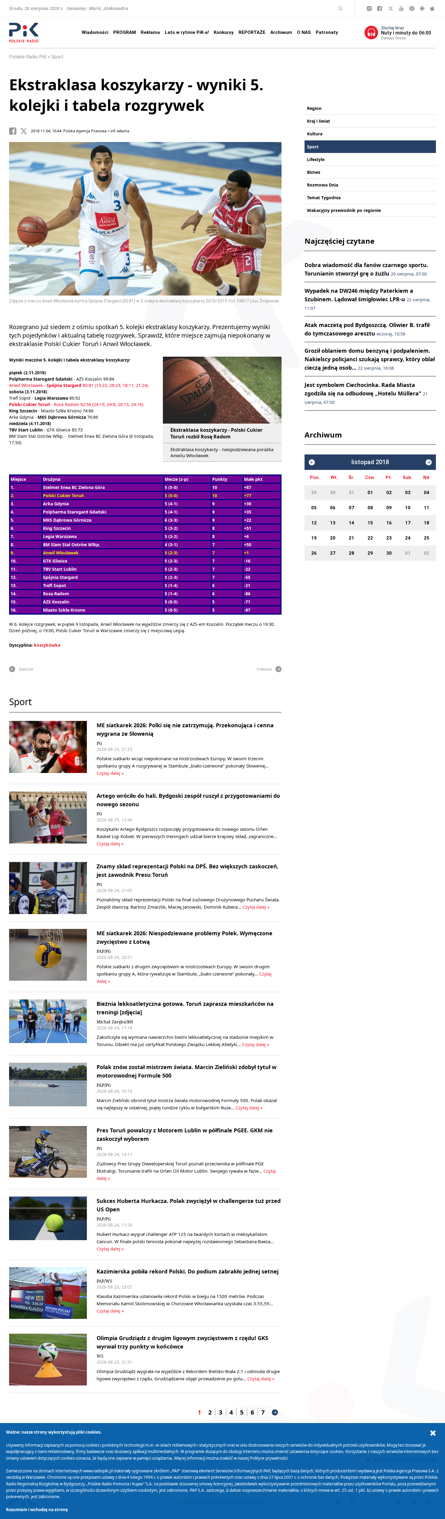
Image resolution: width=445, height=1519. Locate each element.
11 (426, 507)
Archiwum (281, 32)
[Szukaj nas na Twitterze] (391, 8)
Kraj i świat (318, 121)
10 (407, 507)
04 (426, 492)
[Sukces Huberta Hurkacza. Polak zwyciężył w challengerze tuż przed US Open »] (48, 1224)
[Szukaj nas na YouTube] (401, 8)
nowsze (264, 669)
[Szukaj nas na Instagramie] (369, 8)
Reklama (150, 32)
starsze (26, 669)
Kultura (314, 134)
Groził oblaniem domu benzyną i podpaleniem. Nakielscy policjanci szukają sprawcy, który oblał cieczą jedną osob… (370, 359)
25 (426, 538)
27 (332, 553)
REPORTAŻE (252, 32)
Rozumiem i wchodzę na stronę (37, 1509)
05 (314, 507)
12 (314, 523)
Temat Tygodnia (324, 197)
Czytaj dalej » (110, 773)
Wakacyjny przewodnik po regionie (344, 210)
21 (351, 538)
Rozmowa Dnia (322, 185)
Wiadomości (95, 32)
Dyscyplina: (21, 645)
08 (370, 507)
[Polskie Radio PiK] (23, 32)
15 (370, 523)
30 (332, 492)
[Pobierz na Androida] (422, 8)
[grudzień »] (429, 462)
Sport (57, 57)
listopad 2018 (370, 462)
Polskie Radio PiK (27, 57)
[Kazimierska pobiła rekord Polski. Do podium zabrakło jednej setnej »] (48, 1293)
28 (351, 553)
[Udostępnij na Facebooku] (14, 131)
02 (389, 492)
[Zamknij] (433, 1433)
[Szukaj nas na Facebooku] (379, 8)
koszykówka (47, 645)
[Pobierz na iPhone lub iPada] (432, 8)
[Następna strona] (275, 1412)
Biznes (313, 172)
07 (351, 507)
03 (407, 492)
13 (332, 523)
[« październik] (312, 462)
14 (351, 523)
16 (389, 523)
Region (314, 108)
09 (389, 507)
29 (314, 492)
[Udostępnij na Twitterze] (25, 131)
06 (332, 507)
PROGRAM (124, 32)
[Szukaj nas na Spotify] (411, 8)
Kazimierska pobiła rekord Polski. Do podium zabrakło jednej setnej (188, 1271)
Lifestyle (316, 159)
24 (407, 538)
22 (370, 538)
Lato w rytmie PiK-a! (187, 32)
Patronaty (327, 32)
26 (314, 553)
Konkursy (224, 32)
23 (389, 538)
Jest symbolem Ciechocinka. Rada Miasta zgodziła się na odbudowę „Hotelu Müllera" (366, 393)
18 (426, 523)
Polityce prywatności (269, 1458)
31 (351, 492)
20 (332, 538)
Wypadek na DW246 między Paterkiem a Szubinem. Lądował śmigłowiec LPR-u (367, 299)
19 (314, 538)
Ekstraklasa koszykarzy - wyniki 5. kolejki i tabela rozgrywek (136, 94)
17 (407, 523)
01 (370, 492)
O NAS (304, 32)
